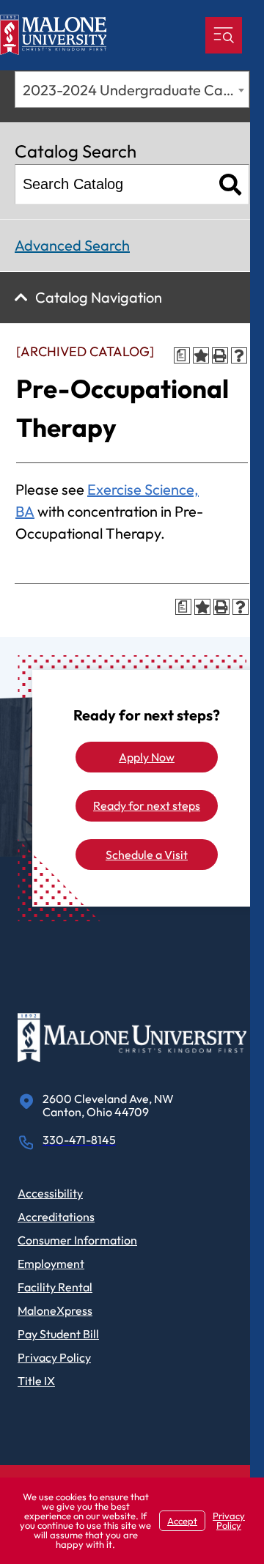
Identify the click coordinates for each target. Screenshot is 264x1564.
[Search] (230, 184)
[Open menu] (223, 35)
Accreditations (56, 1216)
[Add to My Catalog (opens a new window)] (201, 355)
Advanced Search (72, 245)
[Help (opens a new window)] (239, 355)
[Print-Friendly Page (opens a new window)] (220, 355)
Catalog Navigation (98, 297)
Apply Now (147, 757)
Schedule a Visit (147, 854)
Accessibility (50, 1193)
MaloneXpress (55, 1310)
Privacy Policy (54, 1357)
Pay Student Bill (58, 1334)
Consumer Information (77, 1240)
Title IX (36, 1380)
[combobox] (132, 89)
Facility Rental (55, 1287)
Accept (182, 1521)
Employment (51, 1263)
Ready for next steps (146, 805)
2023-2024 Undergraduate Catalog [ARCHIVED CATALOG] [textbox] (136, 90)
